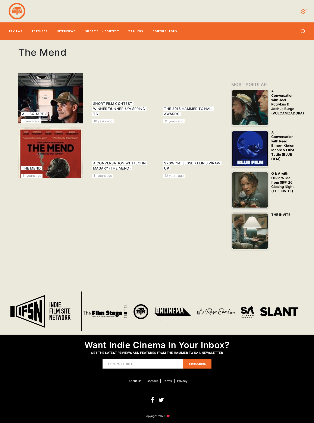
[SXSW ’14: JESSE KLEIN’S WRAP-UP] (192, 152)
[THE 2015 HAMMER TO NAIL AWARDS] (192, 98)
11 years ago (174, 121)
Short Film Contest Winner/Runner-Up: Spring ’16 (119, 108)
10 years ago (103, 121)
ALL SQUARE (33, 114)
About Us (135, 381)
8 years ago (31, 121)
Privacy (182, 381)
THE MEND (31, 168)
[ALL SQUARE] (50, 98)
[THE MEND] (50, 152)
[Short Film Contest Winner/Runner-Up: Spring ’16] (121, 98)
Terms (167, 381)
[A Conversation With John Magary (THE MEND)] (121, 152)
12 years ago (174, 176)
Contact (152, 381)
